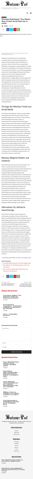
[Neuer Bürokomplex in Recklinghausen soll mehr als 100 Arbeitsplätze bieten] (23, 403)
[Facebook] (7, 29)
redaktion (6, 26)
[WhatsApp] (18, 29)
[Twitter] (11, 29)
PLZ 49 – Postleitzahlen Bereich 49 (10, 314)
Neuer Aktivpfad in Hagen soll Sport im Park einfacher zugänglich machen (11, 364)
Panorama (4, 17)
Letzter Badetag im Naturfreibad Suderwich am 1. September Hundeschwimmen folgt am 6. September (10, 384)
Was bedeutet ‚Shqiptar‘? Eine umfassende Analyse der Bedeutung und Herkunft (12, 297)
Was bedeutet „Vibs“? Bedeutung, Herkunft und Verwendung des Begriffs (25, 285)
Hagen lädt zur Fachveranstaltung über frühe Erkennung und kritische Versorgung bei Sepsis (10, 373)
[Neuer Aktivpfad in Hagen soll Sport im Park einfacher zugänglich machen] (23, 364)
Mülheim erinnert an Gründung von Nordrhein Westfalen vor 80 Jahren (11, 393)
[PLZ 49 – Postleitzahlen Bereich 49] (26, 316)
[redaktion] (3, 26)
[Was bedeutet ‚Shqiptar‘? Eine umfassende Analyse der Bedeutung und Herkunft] (26, 298)
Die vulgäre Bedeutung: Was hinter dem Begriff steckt (17, 263)
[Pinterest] (14, 29)
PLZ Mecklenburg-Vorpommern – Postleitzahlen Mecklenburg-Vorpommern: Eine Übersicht (12, 306)
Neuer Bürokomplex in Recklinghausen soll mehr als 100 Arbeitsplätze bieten (11, 402)
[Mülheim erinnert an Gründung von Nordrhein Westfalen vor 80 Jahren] (23, 394)
